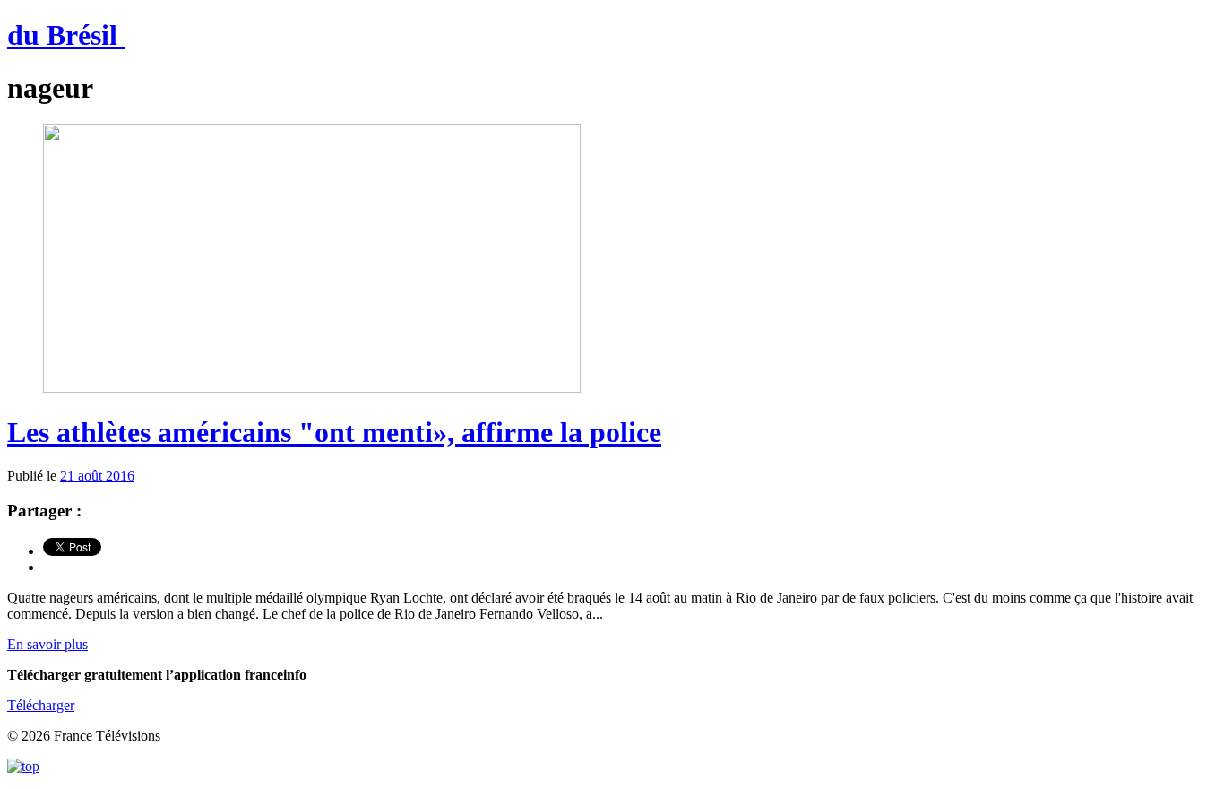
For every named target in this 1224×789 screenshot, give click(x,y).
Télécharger (40, 705)
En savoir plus (47, 644)
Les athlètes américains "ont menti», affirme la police (334, 432)
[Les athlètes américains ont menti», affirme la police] (312, 387)
